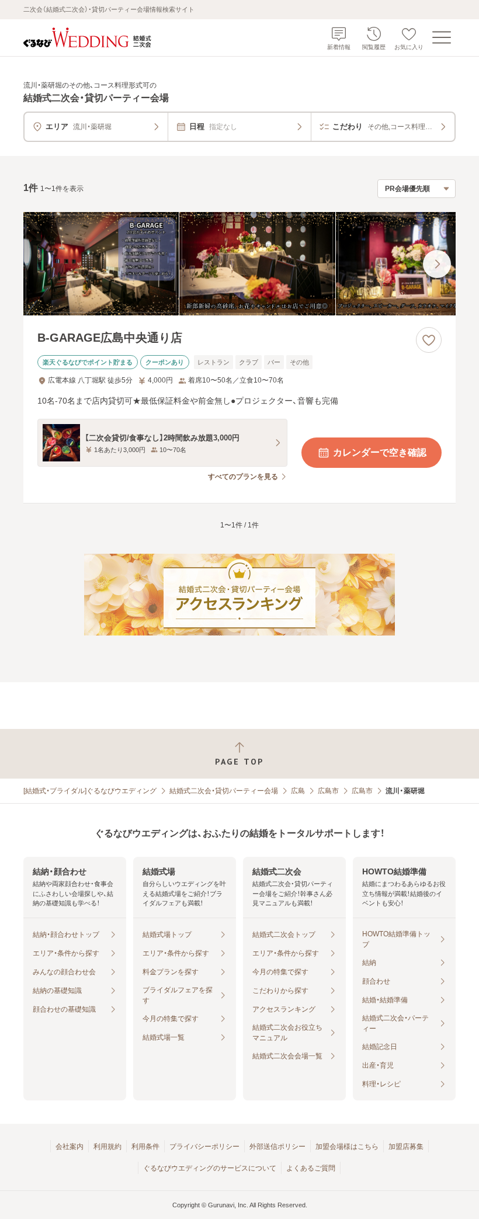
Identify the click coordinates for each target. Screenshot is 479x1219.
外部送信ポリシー (277, 1146)
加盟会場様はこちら (347, 1146)
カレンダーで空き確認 (379, 452)
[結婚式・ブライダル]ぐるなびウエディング (90, 791)
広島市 (328, 791)
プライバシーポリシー (204, 1146)
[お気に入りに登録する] (429, 340)
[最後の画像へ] (437, 264)
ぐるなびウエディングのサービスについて (209, 1168)
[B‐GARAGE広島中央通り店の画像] (239, 264)
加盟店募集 (406, 1146)
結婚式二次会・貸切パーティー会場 (223, 791)
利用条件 (145, 1146)
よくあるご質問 (310, 1168)
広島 (298, 791)
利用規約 (107, 1146)
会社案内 (69, 1146)
